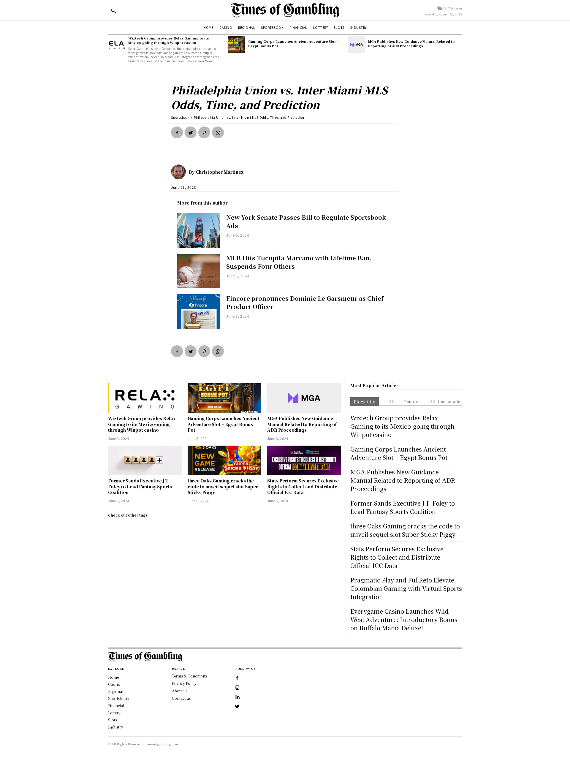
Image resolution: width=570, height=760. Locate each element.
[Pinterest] (204, 132)
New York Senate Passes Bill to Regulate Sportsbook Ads (306, 221)
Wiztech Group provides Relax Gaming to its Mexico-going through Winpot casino (168, 40)
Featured (412, 401)
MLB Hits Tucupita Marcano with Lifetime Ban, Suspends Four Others (299, 262)
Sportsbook (180, 117)
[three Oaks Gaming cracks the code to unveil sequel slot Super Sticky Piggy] (224, 460)
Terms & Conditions (189, 675)
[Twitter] (191, 132)
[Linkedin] (237, 697)
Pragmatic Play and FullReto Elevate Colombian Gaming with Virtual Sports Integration (406, 588)
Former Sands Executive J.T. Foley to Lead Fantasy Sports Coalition (140, 486)
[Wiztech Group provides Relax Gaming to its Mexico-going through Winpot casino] (116, 44)
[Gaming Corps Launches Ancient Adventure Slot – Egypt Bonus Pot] (236, 44)
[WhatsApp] (218, 132)
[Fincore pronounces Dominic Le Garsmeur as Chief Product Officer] (198, 311)
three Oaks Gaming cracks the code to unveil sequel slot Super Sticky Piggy (223, 486)
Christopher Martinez (220, 172)
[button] (113, 10)
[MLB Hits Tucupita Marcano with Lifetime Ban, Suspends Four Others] (198, 271)
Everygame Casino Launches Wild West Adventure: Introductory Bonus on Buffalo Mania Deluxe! (403, 619)
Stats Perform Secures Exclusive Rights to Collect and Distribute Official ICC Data (303, 486)
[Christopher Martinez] (180, 171)
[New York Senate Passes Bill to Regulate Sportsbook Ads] (198, 230)
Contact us (181, 698)
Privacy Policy (184, 683)
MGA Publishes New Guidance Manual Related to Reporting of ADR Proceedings (411, 43)
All (392, 401)
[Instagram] (237, 688)
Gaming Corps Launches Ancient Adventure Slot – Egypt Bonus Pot (293, 43)
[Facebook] (177, 132)
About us (179, 690)
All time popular (446, 401)
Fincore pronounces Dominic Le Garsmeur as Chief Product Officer (305, 302)
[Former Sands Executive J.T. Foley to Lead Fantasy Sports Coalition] (145, 460)
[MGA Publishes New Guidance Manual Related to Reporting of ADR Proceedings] (356, 44)
